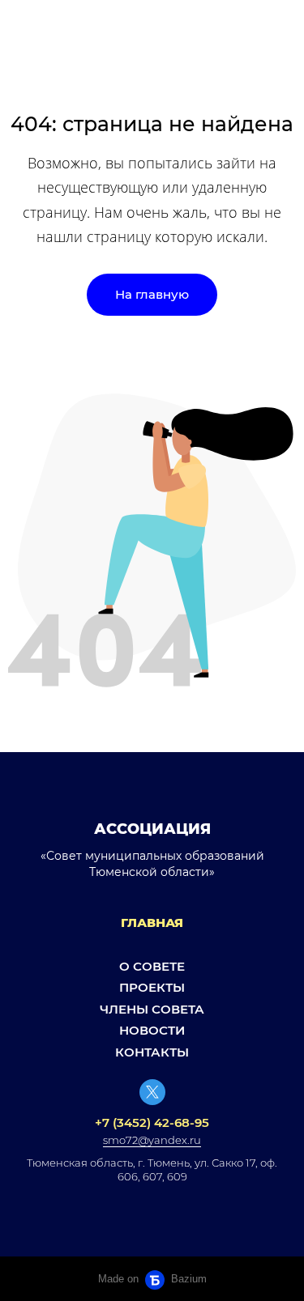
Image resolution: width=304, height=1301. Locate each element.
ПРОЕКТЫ (152, 987)
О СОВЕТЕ (152, 966)
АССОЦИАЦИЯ (152, 829)
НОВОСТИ (152, 1030)
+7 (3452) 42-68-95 (152, 1122)
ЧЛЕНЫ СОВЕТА (152, 1009)
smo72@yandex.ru (152, 1139)
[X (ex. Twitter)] (152, 1092)
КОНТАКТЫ (152, 1052)
